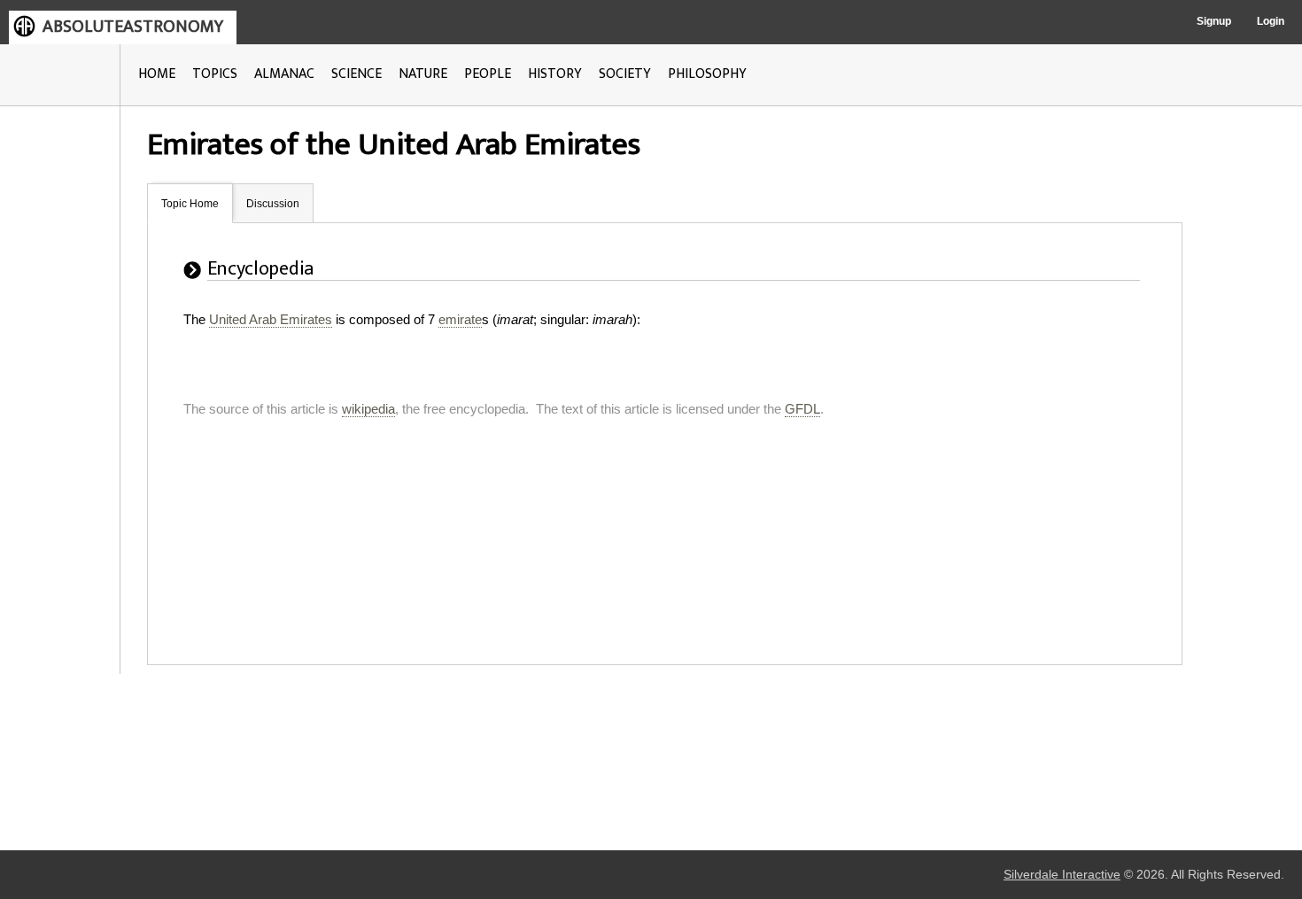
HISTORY (555, 74)
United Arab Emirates (270, 319)
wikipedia (368, 408)
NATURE (423, 74)
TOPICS (214, 74)
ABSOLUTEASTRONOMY (133, 27)
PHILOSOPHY (707, 74)
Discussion (272, 204)
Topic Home (190, 204)
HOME (156, 74)
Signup (1214, 21)
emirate (460, 319)
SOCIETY (625, 74)
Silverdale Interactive (1062, 874)
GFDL (802, 408)
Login (1270, 21)
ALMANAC (284, 74)
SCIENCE (356, 74)
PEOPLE (487, 74)
